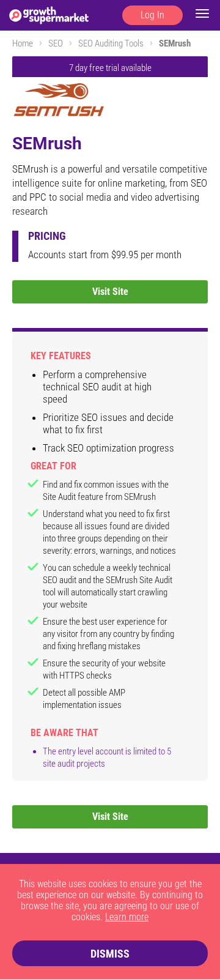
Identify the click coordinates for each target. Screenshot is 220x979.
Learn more (126, 917)
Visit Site (110, 291)
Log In (152, 15)
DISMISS (110, 953)
